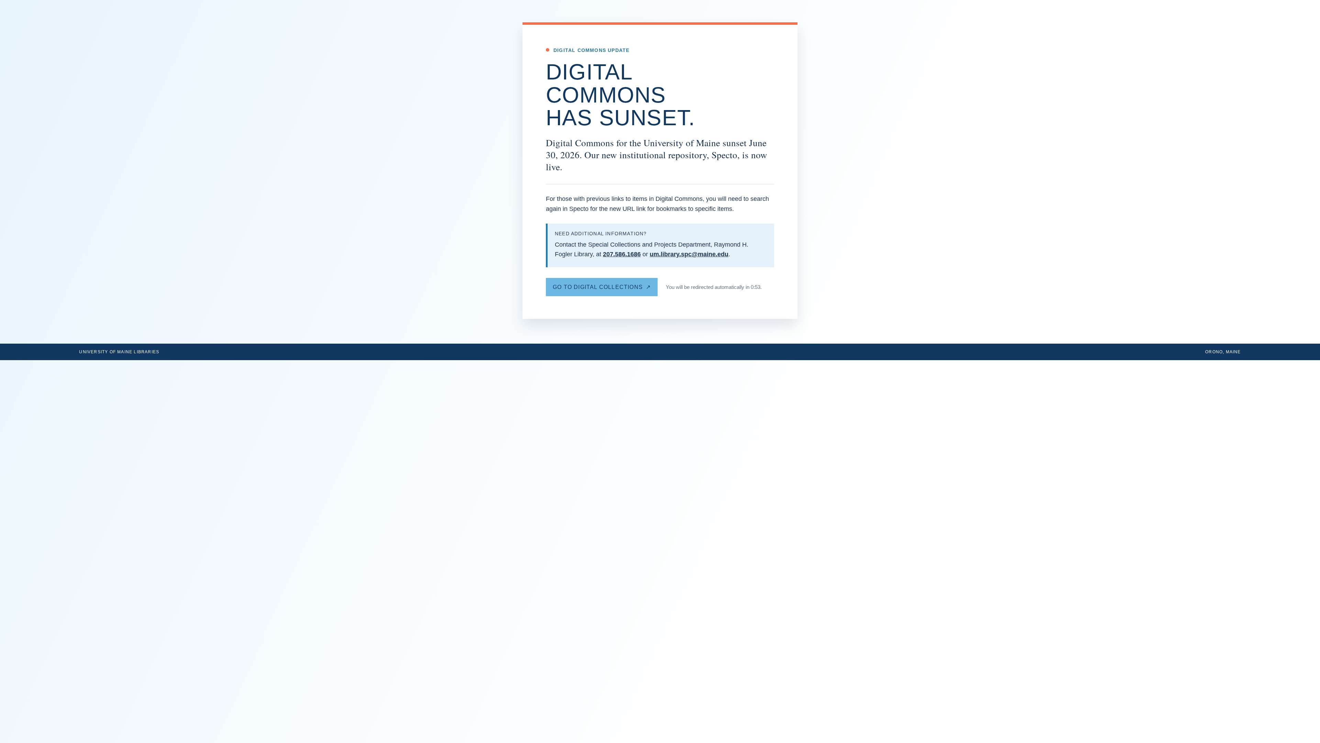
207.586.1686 (622, 254)
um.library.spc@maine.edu (689, 254)
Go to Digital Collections (598, 287)
